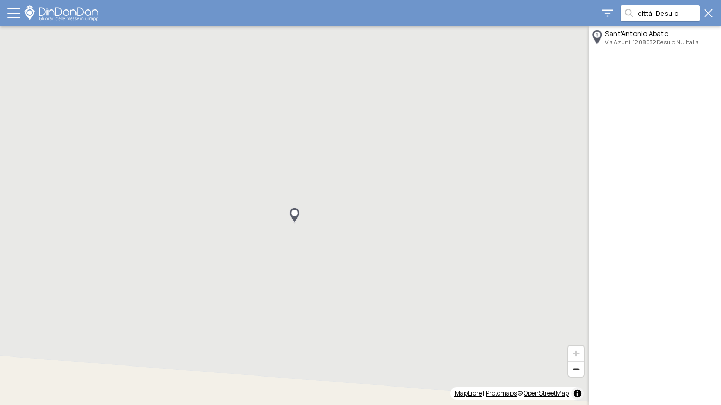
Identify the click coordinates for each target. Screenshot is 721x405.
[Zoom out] (576, 369)
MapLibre (468, 393)
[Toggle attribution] (577, 393)
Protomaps (501, 393)
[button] (294, 216)
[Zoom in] (576, 353)
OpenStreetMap (546, 393)
